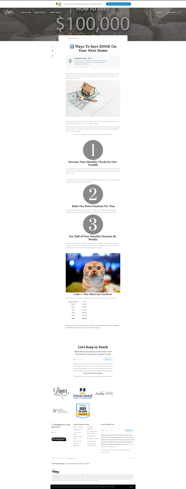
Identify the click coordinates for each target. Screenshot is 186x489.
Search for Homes (78, 427)
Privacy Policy (131, 458)
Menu (160, 12)
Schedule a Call (91, 436)
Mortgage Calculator (93, 438)
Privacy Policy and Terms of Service (92, 373)
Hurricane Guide (91, 441)
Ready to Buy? (40, 12)
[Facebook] (52, 432)
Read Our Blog (77, 441)
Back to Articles (73, 38)
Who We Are (26, 12)
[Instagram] (55, 432)
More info (117, 486)
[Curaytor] (59, 440)
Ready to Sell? (56, 12)
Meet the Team (77, 429)
